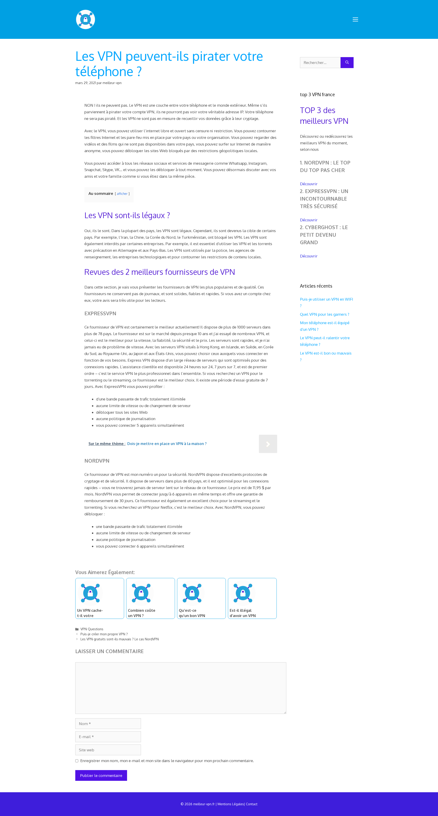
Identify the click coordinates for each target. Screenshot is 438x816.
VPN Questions (92, 629)
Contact (252, 804)
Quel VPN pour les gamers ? (324, 314)
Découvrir (309, 183)
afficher (122, 194)
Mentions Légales (231, 804)
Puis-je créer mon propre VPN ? (104, 634)
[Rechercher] (347, 62)
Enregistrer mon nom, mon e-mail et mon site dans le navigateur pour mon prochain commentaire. (167, 760)
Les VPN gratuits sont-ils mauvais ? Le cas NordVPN (120, 639)
